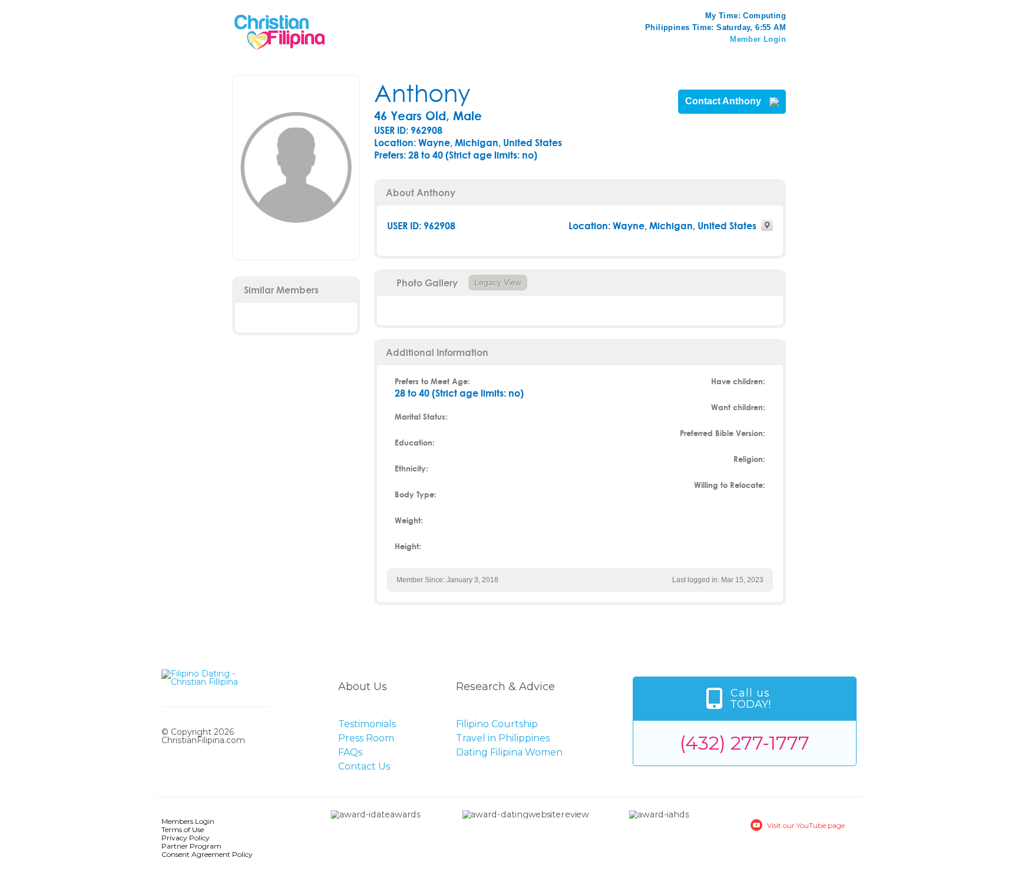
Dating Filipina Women (509, 752)
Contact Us (364, 766)
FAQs (350, 752)
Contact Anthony (724, 101)
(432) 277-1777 (744, 742)
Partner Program (191, 846)
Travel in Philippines (503, 738)
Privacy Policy (185, 837)
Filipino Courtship (497, 724)
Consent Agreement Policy (207, 854)
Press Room (366, 738)
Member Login (758, 39)
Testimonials (367, 724)
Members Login (187, 821)
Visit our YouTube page (806, 825)
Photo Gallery (427, 282)
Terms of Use (182, 829)
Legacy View (497, 282)
